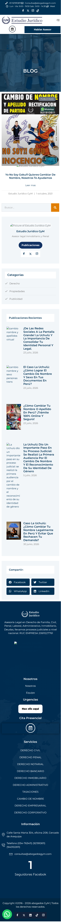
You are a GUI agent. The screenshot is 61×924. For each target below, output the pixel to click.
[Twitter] (28, 10)
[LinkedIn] (37, 254)
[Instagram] (32, 10)
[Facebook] (23, 10)
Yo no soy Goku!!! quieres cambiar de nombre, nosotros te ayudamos (30, 176)
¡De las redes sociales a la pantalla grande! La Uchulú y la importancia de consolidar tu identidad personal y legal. (38, 338)
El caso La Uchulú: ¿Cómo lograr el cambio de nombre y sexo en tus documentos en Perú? (37, 375)
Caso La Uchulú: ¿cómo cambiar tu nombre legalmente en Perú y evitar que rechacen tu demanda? (38, 532)
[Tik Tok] (37, 10)
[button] (58, 20)
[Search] (55, 207)
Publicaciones (30, 245)
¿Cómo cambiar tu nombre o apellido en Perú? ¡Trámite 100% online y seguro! (37, 412)
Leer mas (30, 185)
